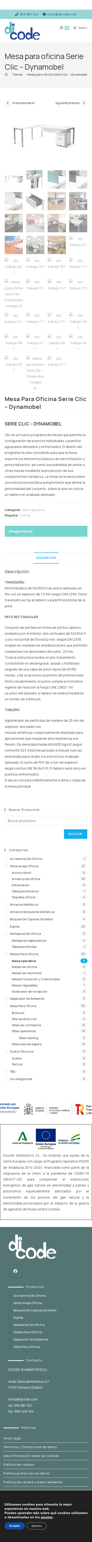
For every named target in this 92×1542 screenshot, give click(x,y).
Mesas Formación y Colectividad (36, 979)
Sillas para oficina (23, 1006)
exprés (15, 926)
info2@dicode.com (62, 14)
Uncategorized (21, 1079)
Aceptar (14, 1526)
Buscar (75, 834)
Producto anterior (24, 103)
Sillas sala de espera (27, 1044)
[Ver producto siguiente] (84, 103)
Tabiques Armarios (25, 891)
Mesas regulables (25, 985)
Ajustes (36, 1526)
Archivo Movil (21, 873)
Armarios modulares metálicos (32, 912)
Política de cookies (19, 1464)
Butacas (18, 1013)
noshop (24, 515)
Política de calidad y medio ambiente (33, 1482)
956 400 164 (24, 1411)
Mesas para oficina (24, 954)
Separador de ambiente (27, 998)
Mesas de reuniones (27, 973)
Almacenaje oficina (24, 866)
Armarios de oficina (26, 879)
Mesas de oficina (24, 967)
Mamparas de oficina (25, 933)
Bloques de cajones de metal (31, 919)
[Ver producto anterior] (8, 103)
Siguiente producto (67, 103)
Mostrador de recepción (29, 991)
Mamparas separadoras (29, 940)
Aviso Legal (12, 1438)
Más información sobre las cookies (31, 1456)
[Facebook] (15, 1270)
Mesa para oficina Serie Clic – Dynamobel (57, 74)
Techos (17, 1064)
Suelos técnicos (22, 1051)
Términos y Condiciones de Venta (30, 1447)
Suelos (17, 1058)
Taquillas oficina (23, 897)
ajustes (47, 1517)
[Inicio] (6, 74)
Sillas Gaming (28, 1038)
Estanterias (20, 885)
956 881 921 (29, 14)
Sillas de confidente (26, 1025)
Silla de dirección (24, 1019)
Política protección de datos (27, 1473)
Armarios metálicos (24, 904)
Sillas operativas (24, 1031)
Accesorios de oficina (26, 859)
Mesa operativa (33, 510)
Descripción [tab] (46, 558)
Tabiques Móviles (24, 946)
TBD (12, 1071)
